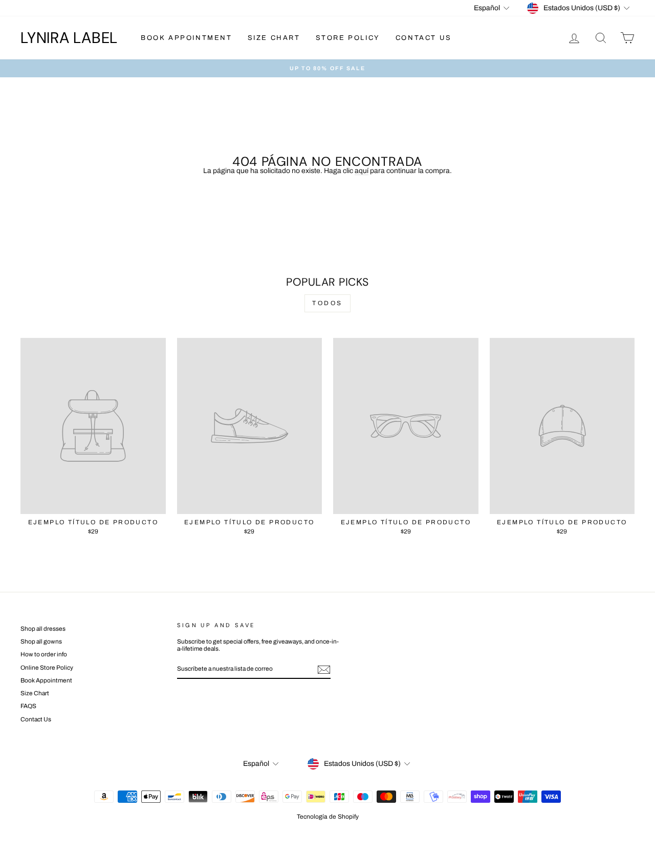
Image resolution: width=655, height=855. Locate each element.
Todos (327, 303)
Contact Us (424, 37)
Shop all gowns (41, 641)
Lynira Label (69, 38)
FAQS (28, 706)
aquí (361, 171)
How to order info (43, 654)
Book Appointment (186, 37)
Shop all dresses (43, 629)
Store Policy (348, 37)
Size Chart (274, 37)
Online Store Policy (46, 668)
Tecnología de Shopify (328, 816)
